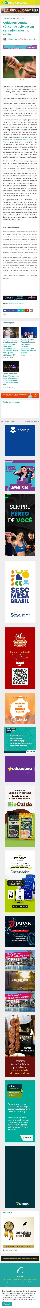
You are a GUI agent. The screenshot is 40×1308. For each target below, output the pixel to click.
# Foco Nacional (18, 18)
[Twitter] (19, 310)
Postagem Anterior (8, 421)
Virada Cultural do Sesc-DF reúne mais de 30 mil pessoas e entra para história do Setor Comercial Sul (11, 379)
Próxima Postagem (31, 421)
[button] (2, 2)
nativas (21, 303)
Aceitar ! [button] (7, 1304)
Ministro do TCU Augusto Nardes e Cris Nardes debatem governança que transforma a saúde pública (28, 346)
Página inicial (7, 18)
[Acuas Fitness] (20, 1258)
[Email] (31, 310)
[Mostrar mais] (5, 314)
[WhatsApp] (23, 310)
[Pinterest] (27, 310)
